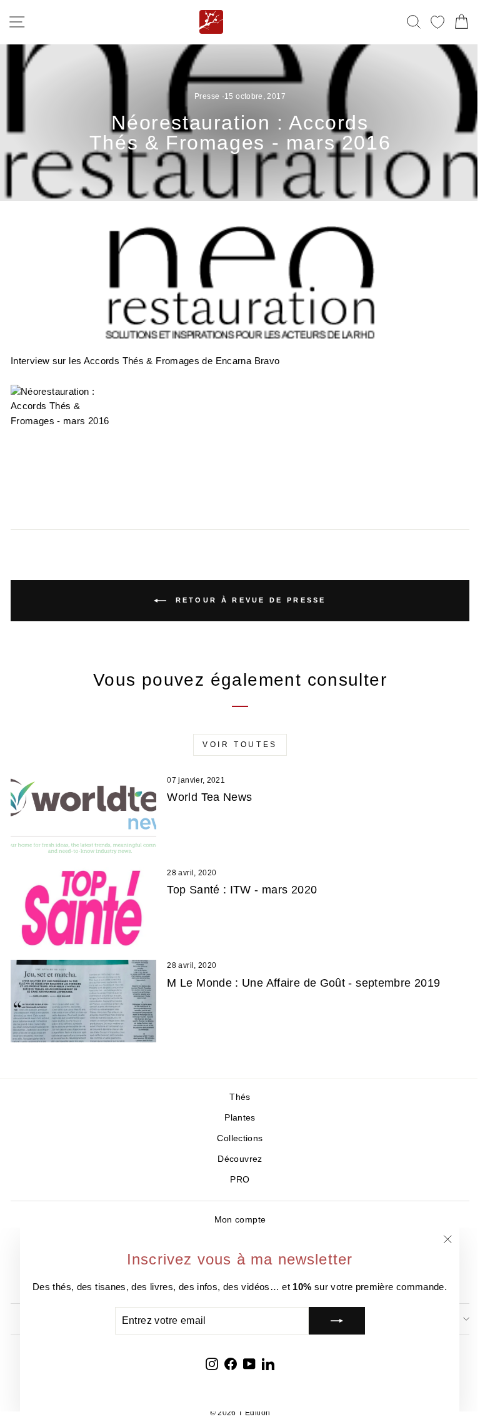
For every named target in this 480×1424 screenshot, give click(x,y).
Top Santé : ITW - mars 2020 (242, 889)
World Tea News (209, 797)
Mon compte (240, 1219)
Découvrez (240, 1159)
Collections (239, 1138)
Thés (239, 1097)
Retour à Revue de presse (248, 600)
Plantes (240, 1117)
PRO (239, 1179)
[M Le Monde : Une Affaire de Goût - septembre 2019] (83, 1001)
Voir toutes (240, 744)
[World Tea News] (83, 816)
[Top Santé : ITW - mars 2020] (83, 908)
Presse (206, 96)
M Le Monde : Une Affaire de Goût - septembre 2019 (303, 983)
